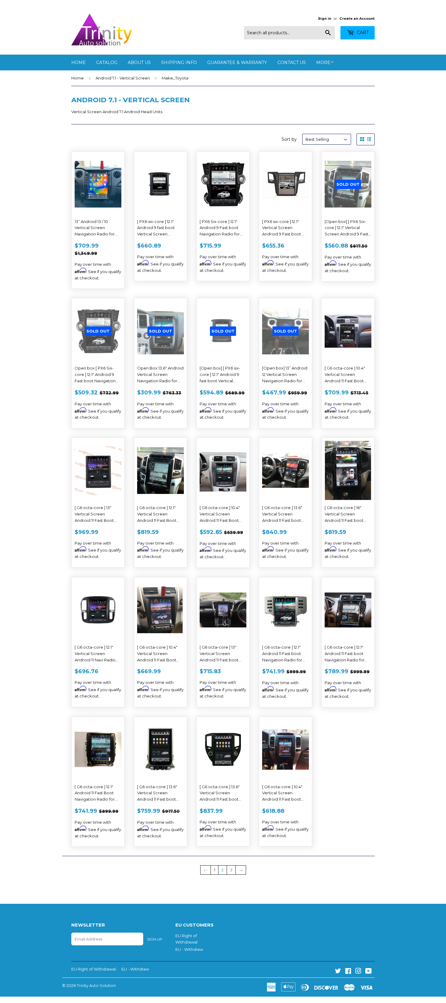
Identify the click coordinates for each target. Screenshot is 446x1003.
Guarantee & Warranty (237, 62)
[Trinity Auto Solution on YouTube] (368, 971)
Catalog (106, 62)
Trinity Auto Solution (96, 985)
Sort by (289, 139)
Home (78, 62)
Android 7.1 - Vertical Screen (123, 78)
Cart (362, 32)
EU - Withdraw (189, 949)
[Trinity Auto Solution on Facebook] (348, 971)
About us (139, 62)
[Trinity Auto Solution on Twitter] (338, 971)
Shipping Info (179, 62)
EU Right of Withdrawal (93, 969)
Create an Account (357, 18)
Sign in (324, 18)
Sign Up (154, 939)
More (323, 62)
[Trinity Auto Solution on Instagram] (358, 971)
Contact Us (291, 62)
